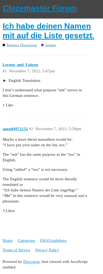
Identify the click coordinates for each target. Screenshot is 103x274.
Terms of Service (16, 250)
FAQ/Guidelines (53, 240)
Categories (26, 240)
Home (8, 240)
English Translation (24, 80)
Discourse (31, 261)
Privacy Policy (47, 250)
